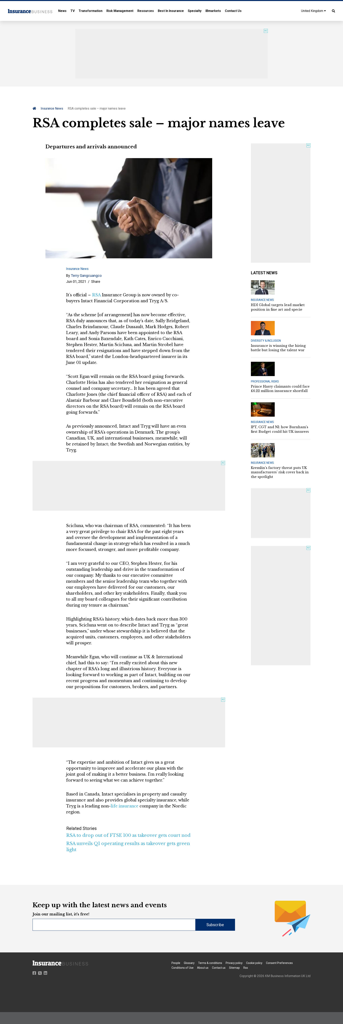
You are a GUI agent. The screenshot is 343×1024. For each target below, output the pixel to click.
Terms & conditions (210, 963)
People (176, 963)
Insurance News (52, 108)
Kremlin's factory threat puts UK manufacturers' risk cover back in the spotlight (280, 472)
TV (72, 11)
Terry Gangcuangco (86, 275)
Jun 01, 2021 (76, 281)
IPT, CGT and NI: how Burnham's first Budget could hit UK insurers (280, 429)
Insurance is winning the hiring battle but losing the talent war (278, 348)
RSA (96, 295)
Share (95, 281)
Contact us (218, 967)
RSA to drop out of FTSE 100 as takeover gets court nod (128, 835)
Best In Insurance (171, 11)
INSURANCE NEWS (262, 299)
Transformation (90, 11)
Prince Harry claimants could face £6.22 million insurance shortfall (280, 388)
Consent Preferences (279, 963)
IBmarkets (213, 11)
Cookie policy (254, 963)
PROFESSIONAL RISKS (265, 381)
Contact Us (233, 11)
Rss (245, 967)
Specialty (194, 11)
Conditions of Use (183, 967)
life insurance (124, 806)
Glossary (189, 963)
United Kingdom (312, 11)
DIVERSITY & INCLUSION (266, 340)
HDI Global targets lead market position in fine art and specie (278, 307)
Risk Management (119, 11)
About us (202, 967)
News (62, 11)
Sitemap (234, 967)
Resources (145, 11)
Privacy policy (234, 963)
